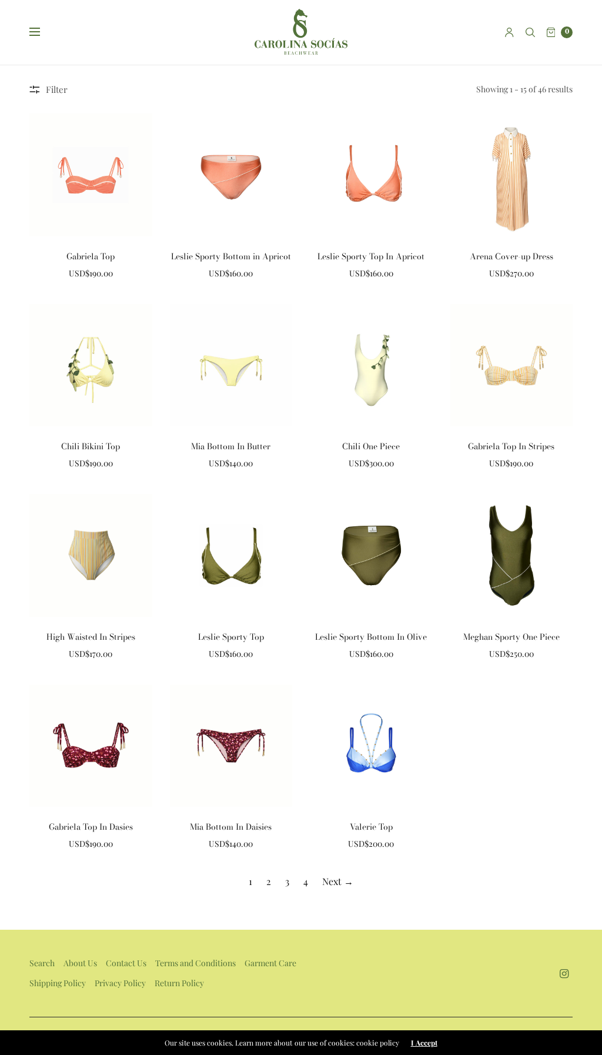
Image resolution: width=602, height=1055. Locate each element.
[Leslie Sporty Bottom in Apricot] (231, 174)
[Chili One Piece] (371, 365)
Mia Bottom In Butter (230, 446)
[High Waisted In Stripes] (90, 555)
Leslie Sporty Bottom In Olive (371, 636)
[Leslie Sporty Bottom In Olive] (371, 555)
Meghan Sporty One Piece (511, 636)
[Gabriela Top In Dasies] (90, 746)
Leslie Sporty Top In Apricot (370, 256)
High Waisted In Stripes (90, 636)
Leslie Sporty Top (231, 636)
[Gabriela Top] (90, 174)
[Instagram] (564, 973)
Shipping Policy (57, 983)
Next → (337, 881)
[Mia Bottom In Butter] (231, 365)
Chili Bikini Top (90, 446)
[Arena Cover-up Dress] (511, 174)
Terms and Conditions (195, 963)
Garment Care (270, 963)
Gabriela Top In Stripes (511, 446)
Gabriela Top (90, 256)
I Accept (424, 1042)
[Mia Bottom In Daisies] (231, 746)
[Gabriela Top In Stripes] (511, 365)
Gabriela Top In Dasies (91, 826)
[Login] (509, 32)
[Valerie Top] (371, 746)
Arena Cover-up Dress (511, 256)
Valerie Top (371, 826)
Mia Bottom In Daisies (231, 826)
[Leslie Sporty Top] (231, 555)
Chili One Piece (371, 446)
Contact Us (126, 963)
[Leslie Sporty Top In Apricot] (371, 174)
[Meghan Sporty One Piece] (511, 555)
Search (42, 963)
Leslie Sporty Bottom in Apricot (231, 256)
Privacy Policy (120, 983)
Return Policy (179, 983)
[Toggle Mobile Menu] (42, 32)
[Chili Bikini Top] (90, 365)
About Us (80, 963)
